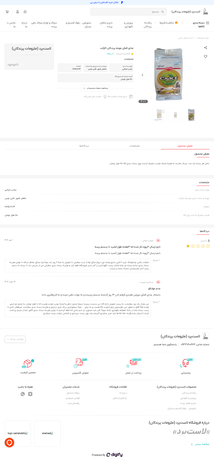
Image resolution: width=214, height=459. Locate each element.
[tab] (185, 146)
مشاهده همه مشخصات (97, 88)
